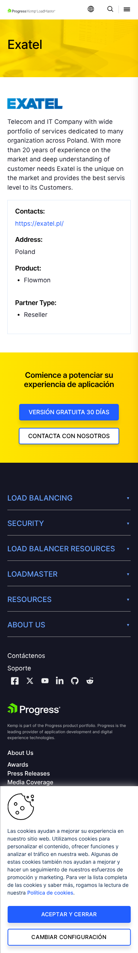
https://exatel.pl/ (39, 223)
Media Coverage (30, 782)
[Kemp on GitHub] (74, 682)
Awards (17, 764)
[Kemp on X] (29, 682)
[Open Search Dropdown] (109, 9)
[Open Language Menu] (90, 9)
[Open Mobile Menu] (126, 9)
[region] (69, 869)
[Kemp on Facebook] (14, 682)
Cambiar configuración (68, 937)
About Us (20, 752)
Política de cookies (50, 893)
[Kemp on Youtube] (45, 681)
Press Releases (28, 773)
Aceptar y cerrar (69, 914)
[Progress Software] (33, 709)
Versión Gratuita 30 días (69, 412)
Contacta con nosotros (69, 436)
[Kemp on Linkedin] (59, 682)
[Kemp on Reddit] (89, 682)
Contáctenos (26, 656)
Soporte (19, 668)
